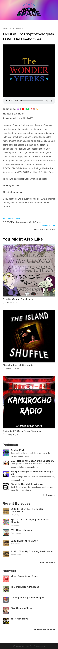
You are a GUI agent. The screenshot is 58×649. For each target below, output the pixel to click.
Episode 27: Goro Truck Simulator (22, 431)
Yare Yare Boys (19, 619)
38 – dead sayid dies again (18, 365)
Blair (14, 113)
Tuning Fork (18, 450)
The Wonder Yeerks (13, 28)
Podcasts (10, 445)
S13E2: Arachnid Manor (24, 541)
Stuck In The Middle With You (27, 484)
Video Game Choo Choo (24, 576)
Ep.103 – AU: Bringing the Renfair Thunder (30, 520)
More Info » (29, 456)
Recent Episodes (17, 503)
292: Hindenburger (21, 530)
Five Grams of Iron (21, 608)
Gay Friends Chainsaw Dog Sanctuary (32, 461)
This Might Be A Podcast (25, 587)
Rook (21, 113)
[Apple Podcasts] (18, 109)
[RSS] (37, 109)
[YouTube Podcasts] (22, 109)
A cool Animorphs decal (35, 179)
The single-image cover (14, 192)
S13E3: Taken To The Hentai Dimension (27, 510)
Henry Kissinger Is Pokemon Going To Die (32, 472)
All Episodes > (47, 562)
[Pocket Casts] (32, 109)
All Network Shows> (44, 629)
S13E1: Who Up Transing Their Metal (32, 551)
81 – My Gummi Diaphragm (18, 299)
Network (9, 571)
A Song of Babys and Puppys (27, 597)
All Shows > (48, 495)
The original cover (11, 185)
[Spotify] (27, 109)
